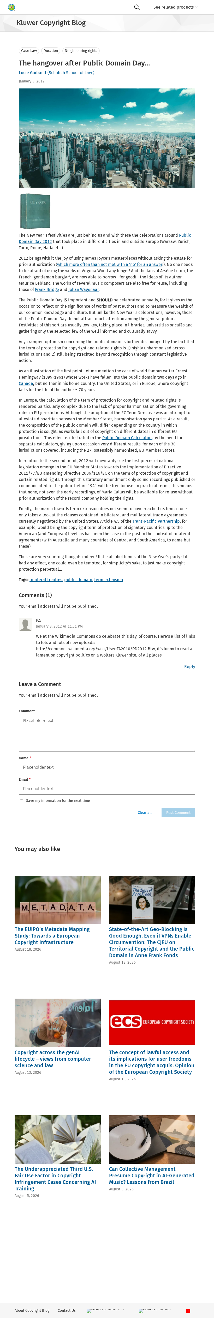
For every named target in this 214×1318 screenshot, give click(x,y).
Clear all (145, 812)
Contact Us (67, 1310)
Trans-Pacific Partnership (156, 521)
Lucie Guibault (32, 72)
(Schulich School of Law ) (70, 72)
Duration (51, 51)
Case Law (29, 51)
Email (25, 779)
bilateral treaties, (46, 579)
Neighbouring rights (81, 51)
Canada (26, 383)
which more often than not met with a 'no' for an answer (109, 264)
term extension (108, 579)
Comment (27, 711)
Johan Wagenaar (83, 289)
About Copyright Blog (32, 1310)
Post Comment (178, 812)
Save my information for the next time (58, 801)
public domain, (78, 579)
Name (25, 758)
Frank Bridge (47, 289)
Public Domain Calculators (127, 437)
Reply (189, 666)
